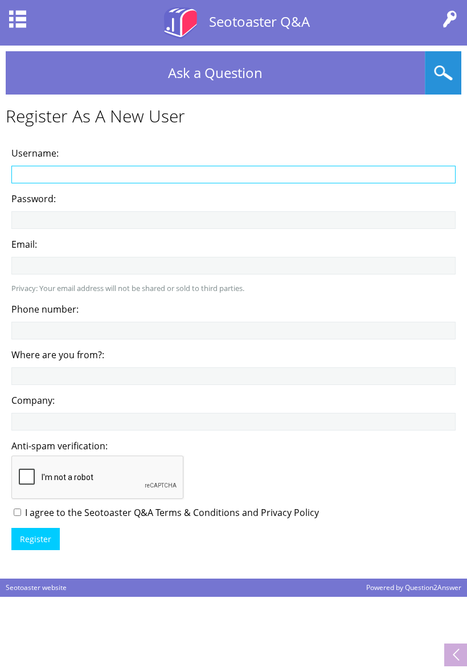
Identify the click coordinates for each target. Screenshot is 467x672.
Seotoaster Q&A (259, 21)
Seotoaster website (36, 587)
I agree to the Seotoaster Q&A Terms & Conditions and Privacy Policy (171, 512)
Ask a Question (215, 72)
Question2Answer (433, 587)
